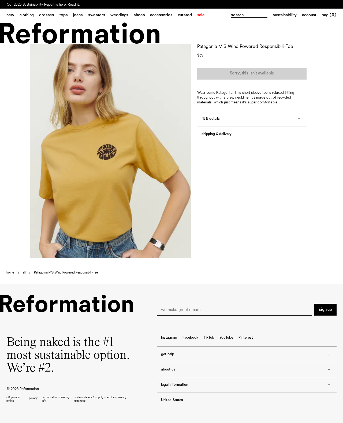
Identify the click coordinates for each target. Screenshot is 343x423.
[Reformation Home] (171, 33)
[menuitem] (13, 15)
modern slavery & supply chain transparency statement (100, 399)
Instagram (169, 337)
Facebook (190, 337)
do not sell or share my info (55, 399)
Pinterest (245, 337)
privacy (33, 398)
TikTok (209, 337)
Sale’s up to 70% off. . (38, 2)
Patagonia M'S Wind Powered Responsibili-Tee (66, 272)
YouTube (226, 337)
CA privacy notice (13, 399)
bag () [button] (329, 15)
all (24, 272)
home (10, 272)
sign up (325, 310)
